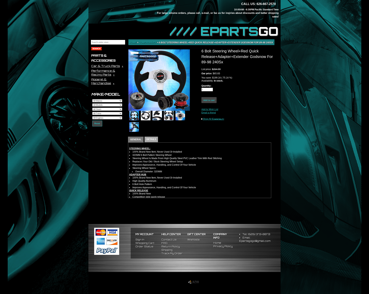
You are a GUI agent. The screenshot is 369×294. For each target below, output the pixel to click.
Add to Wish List (209, 109)
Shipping (167, 250)
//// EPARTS (224, 31)
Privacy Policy (223, 246)
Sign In (139, 239)
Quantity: (206, 85)
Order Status (144, 246)
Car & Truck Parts (105, 66)
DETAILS (151, 139)
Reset (97, 123)
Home (133, 42)
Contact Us (169, 239)
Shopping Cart (144, 243)
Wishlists (193, 239)
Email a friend (208, 112)
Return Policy (170, 246)
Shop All (213, 119)
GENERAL (135, 139)
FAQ (164, 243)
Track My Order (172, 253)
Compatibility (148, 42)
